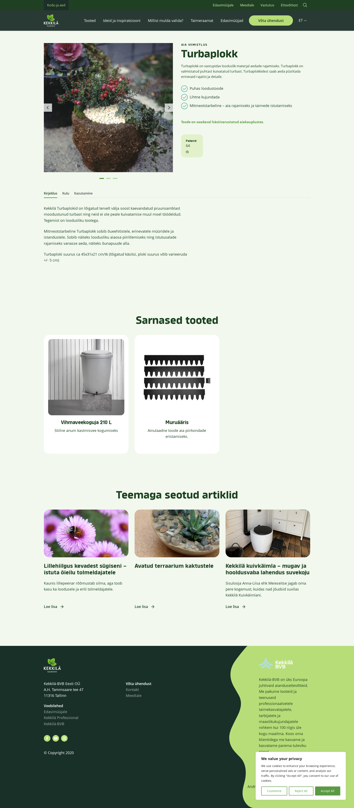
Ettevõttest (289, 5)
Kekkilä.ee (60, 20)
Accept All (327, 791)
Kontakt (132, 689)
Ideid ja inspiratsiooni (122, 20)
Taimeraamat (202, 20)
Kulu (65, 193)
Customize (274, 791)
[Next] (169, 108)
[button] (305, 5)
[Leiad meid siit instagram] (64, 738)
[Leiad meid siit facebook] (47, 738)
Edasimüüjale (223, 5)
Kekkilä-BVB (54, 723)
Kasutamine (83, 193)
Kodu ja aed (56, 5)
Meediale (247, 5)
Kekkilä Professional (61, 717)
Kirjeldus (50, 193)
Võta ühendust (271, 20)
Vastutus (267, 5)
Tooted (90, 20)
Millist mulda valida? (165, 20)
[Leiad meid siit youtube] (55, 738)
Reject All (301, 791)
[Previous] (48, 108)
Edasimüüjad (232, 20)
